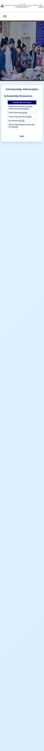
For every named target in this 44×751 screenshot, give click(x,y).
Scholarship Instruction (17, 117)
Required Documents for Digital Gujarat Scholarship (20, 107)
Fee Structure (14, 121)
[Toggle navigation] (5, 16)
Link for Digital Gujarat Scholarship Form (22, 126)
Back (22, 136)
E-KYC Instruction (15, 113)
